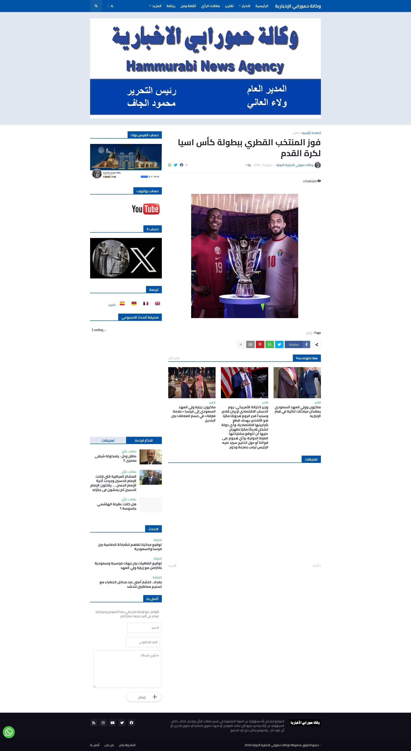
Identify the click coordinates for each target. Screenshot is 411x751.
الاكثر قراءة (144, 440)
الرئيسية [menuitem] (261, 6)
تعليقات (108, 440)
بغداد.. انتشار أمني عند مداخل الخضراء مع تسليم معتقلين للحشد (131, 584)
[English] (156, 305)
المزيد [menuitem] (156, 6)
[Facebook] (181, 165)
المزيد (111, 305)
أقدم (173, 566)
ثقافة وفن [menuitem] (188, 6)
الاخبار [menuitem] (246, 6)
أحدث (316, 566)
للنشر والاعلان (127, 745)
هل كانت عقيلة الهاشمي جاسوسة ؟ (116, 506)
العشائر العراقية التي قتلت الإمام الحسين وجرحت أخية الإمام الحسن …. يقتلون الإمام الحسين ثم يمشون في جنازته (113, 483)
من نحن (109, 745)
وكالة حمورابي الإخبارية (298, 6)
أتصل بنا (94, 745)
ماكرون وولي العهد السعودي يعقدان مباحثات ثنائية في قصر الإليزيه (298, 411)
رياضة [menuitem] (171, 6)
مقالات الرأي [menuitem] (210, 6)
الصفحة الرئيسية (311, 132)
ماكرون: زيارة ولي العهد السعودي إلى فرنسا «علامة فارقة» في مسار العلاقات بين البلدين (193, 414)
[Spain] (121, 305)
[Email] (250, 344)
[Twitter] (175, 165)
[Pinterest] (260, 344)
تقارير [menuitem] (229, 6)
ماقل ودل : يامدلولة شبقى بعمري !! (115, 458)
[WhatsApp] (169, 165)
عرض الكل (174, 358)
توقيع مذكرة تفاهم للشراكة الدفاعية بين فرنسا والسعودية (130, 546)
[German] (132, 305)
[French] (144, 305)
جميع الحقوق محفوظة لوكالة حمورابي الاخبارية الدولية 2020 (281, 745)
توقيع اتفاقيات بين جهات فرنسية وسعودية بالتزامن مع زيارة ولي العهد (128, 565)
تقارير (296, 132)
